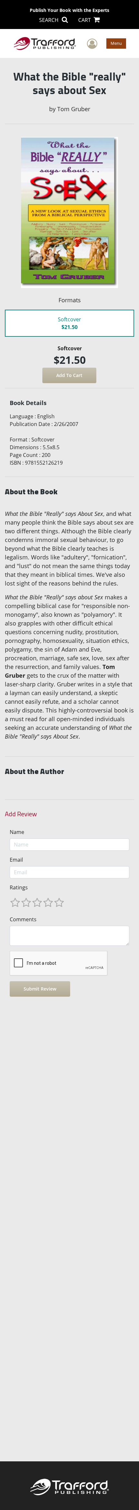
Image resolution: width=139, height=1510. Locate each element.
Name (17, 832)
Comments (23, 919)
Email (16, 859)
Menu (116, 43)
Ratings (19, 887)
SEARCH (49, 20)
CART (85, 20)
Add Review (21, 814)
